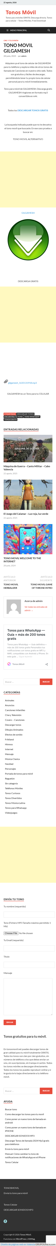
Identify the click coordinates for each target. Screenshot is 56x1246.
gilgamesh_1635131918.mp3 (22, 382)
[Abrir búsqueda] (49, 30)
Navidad (9, 763)
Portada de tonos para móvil (19, 773)
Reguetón (10, 778)
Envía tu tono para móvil (17, 1149)
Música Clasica (12, 759)
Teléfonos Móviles (14, 788)
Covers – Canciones (15, 719)
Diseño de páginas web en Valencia (18, 1244)
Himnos (9, 744)
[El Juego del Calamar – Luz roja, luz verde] (28, 495)
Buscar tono (11, 1109)
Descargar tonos (13, 724)
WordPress (21, 1239)
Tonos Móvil (21, 12)
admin (23, 56)
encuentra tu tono (13, 417)
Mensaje (9, 754)
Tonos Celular (12, 1162)
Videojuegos (11, 812)
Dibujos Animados (14, 729)
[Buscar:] (28, 682)
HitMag (31, 1239)
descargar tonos (25, 414)
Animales (9, 700)
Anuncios (9, 705)
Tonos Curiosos (12, 793)
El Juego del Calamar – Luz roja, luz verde (26, 513)
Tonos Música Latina (15, 803)
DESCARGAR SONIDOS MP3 (19, 1135)
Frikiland (9, 739)
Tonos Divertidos (13, 798)
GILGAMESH (28, 212)
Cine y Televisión (11, 41)
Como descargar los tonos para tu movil (24, 1114)
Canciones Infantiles (15, 710)
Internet (9, 749)
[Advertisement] (28, 179)
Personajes (10, 768)
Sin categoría (11, 783)
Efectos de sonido (13, 734)
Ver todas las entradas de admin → (36, 608)
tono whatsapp (32, 417)
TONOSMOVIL (11, 1188)
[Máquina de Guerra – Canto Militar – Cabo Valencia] (28, 449)
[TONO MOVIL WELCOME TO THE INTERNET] (28, 540)
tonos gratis (10, 419)
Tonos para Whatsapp (16, 807)
